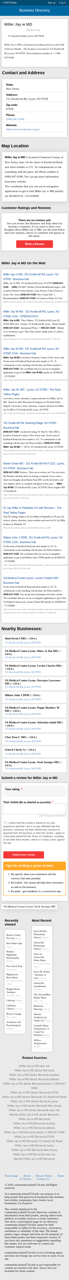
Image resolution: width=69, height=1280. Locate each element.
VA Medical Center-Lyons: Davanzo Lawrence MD (33, 682)
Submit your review (24, 854)
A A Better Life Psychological (13, 1025)
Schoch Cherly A (20, 749)
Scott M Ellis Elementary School (41, 934)
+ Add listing (9, 2)
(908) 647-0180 (15, 119)
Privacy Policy (44, 1175)
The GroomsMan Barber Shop (42, 997)
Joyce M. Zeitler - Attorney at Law (42, 974)
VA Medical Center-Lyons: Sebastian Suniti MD (34, 724)
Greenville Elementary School (41, 945)
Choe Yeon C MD (21, 737)
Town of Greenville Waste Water (42, 960)
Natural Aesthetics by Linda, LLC (42, 1017)
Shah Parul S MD (21, 638)
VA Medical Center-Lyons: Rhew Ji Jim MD (33, 652)
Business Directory (34, 10)
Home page (11, 1175)
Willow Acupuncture (40, 1043)
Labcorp (14, 1000)
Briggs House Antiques (13, 992)
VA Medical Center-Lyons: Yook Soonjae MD (33, 764)
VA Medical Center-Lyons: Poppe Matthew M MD (32, 709)
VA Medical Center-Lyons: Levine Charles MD (33, 667)
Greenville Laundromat (40, 986)
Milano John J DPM (22, 695)
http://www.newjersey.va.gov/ (23, 129)
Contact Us (43, 1178)
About (26, 1175)
